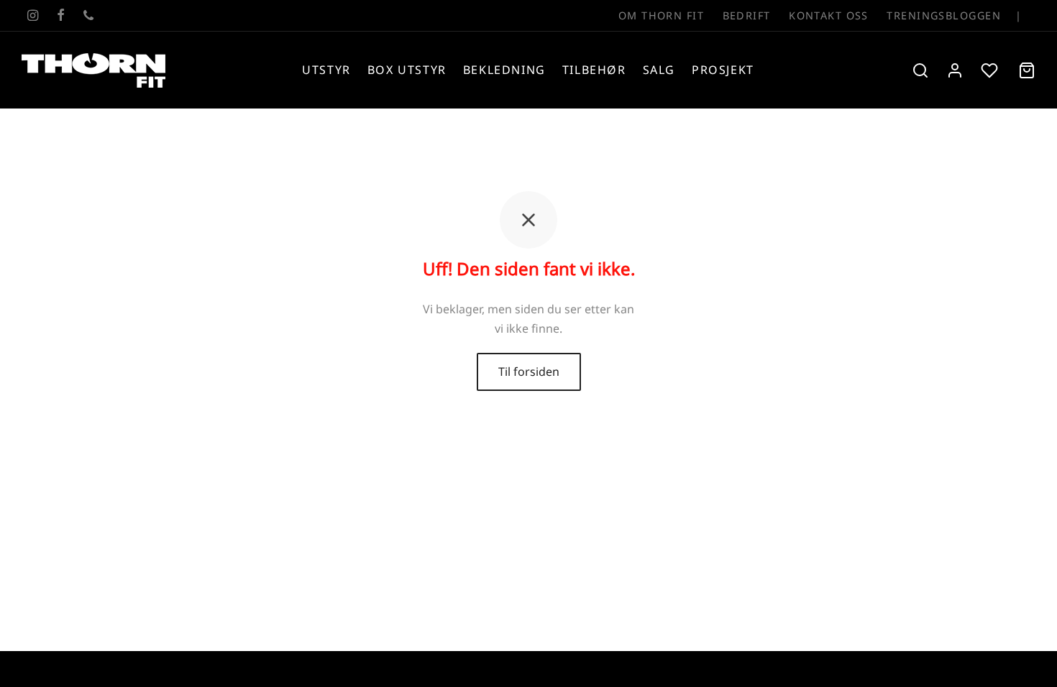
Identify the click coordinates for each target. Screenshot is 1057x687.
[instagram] (33, 15)
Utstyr (326, 70)
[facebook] (60, 15)
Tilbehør (594, 70)
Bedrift (747, 15)
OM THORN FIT (661, 15)
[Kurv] (1026, 70)
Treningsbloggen (944, 15)
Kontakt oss (829, 15)
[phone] (88, 15)
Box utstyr (407, 70)
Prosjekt (723, 70)
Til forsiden (528, 371)
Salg (659, 70)
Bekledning (504, 70)
